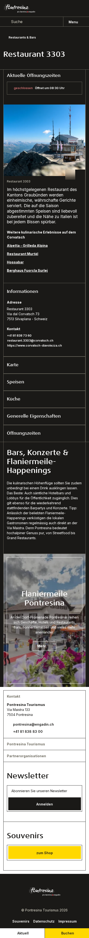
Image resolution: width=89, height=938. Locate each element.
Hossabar (15, 262)
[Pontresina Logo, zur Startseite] (19, 8)
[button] (44, 291)
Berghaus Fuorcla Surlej (27, 270)
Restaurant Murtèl (22, 254)
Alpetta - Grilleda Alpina (27, 245)
